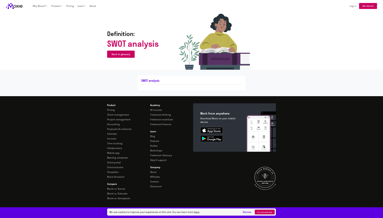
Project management (119, 119)
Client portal (114, 162)
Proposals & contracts (119, 129)
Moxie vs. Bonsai (116, 189)
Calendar (112, 134)
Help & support (158, 160)
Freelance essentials (161, 119)
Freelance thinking (160, 114)
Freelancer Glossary (161, 155)
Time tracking (115, 143)
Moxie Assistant (115, 177)
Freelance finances (160, 124)
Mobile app (113, 153)
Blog (152, 136)
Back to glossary (121, 54)
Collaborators (114, 148)
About (153, 172)
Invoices (111, 138)
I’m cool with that (264, 212)
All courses (156, 110)
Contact (154, 181)
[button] (40, 6)
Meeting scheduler (117, 157)
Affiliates (155, 177)
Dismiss (247, 212)
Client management (118, 114)
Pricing (111, 110)
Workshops (156, 150)
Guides (154, 146)
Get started (368, 5)
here (196, 212)
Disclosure (156, 186)
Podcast (154, 141)
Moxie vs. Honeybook (118, 198)
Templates (113, 172)
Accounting (113, 124)
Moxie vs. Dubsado (117, 193)
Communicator (115, 167)
